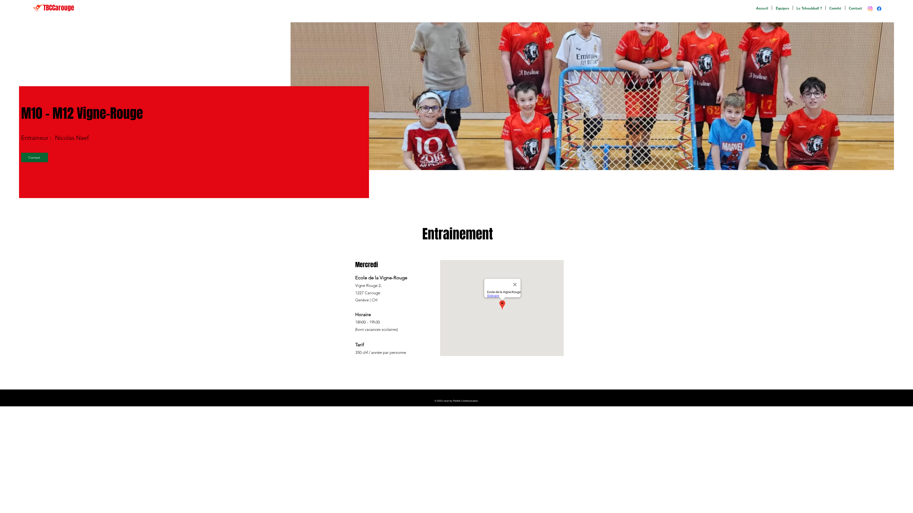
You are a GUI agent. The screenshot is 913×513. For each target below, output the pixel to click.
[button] (782, 8)
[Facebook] (879, 9)
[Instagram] (870, 9)
